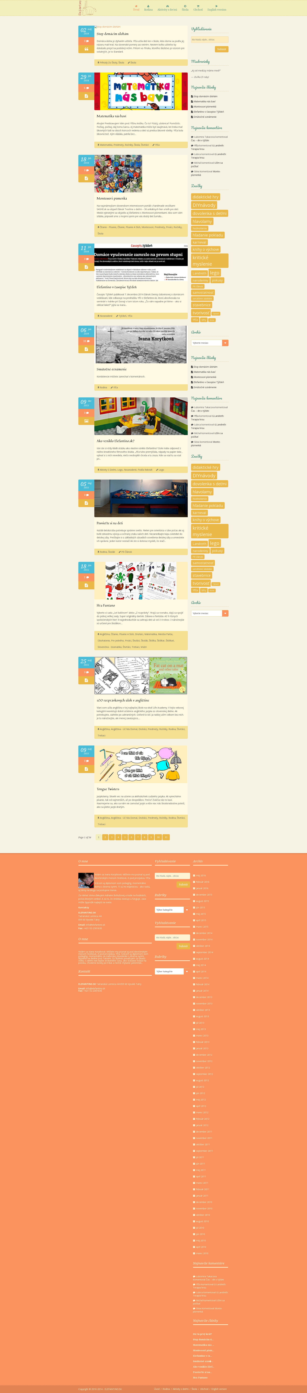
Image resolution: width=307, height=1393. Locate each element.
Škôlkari (170, 640)
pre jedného (117, 640)
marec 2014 (202, 977)
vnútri (144, 646)
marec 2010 (202, 1253)
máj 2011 (201, 1170)
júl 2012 (200, 1086)
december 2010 (204, 1202)
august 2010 (202, 1221)
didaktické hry (206, 197)
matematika (106, 144)
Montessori (148, 227)
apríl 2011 (201, 1176)
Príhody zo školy (108, 62)
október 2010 (203, 1214)
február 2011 (202, 1189)
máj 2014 (201, 965)
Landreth (199, 273)
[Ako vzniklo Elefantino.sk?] (141, 434)
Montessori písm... (203, 1350)
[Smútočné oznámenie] (141, 362)
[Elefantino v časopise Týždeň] (141, 280)
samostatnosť (203, 292)
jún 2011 (200, 1163)
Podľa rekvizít (145, 469)
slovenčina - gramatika (110, 646)
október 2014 (203, 945)
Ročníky (129, 144)
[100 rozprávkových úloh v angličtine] (140, 693)
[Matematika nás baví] (141, 109)
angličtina (105, 634)
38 (85, 341)
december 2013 (204, 997)
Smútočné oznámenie (112, 369)
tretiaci (135, 646)
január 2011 (202, 1195)
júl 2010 (200, 1227)
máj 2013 (201, 1029)
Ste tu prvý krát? (202, 1334)
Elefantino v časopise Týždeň (117, 287)
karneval (199, 242)
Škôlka (152, 640)
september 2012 (204, 1073)
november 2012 (204, 1061)
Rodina (148, 9)
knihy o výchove (206, 249)
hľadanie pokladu (208, 235)
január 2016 (202, 888)
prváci (169, 227)
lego (161, 469)
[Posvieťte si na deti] (141, 516)
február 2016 (202, 881)
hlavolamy (202, 221)
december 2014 (204, 933)
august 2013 (202, 1016)
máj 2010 (201, 1240)
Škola (185, 9)
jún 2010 (200, 1234)
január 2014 (202, 990)
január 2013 (202, 1048)
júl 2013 (200, 1022)
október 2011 (203, 1144)
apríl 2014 (201, 971)
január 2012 (202, 1125)
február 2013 (202, 1041)
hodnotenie (200, 228)
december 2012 (204, 1054)
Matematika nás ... (203, 1345)
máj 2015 (201, 913)
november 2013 (204, 1003)
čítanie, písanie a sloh (129, 227)
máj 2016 (201, 875)
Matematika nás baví (111, 116)
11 (166, 837)
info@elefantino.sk (95, 988)
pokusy (217, 280)
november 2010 (204, 1208)
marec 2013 (202, 1035)
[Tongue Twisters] (140, 782)
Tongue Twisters (108, 789)
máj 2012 (201, 1099)
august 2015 (202, 901)
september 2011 (204, 1150)
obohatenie (104, 640)
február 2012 (202, 1118)
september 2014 (204, 952)
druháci (139, 634)
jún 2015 (200, 907)
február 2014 (202, 984)
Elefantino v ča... (202, 1356)
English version (217, 9)
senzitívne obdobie (202, 298)
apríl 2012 (201, 1106)
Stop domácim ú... (203, 1339)
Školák (111, 551)
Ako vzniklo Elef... (203, 1366)
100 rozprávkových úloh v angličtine (123, 700)
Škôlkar (161, 640)
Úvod (136, 9)
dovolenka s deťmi (210, 213)
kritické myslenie (202, 260)
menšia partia (165, 634)
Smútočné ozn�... (203, 1361)
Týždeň (122, 315)
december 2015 (204, 894)
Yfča (157, 144)
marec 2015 (202, 926)
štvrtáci (145, 144)
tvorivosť (201, 313)
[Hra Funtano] (141, 598)
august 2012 (202, 1080)
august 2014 (202, 958)
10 (158, 837)
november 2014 (204, 939)
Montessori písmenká (112, 198)
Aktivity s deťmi (167, 9)
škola (133, 62)
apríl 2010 (201, 1246)
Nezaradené (106, 315)
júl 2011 (200, 1157)
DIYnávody (204, 205)
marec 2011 (202, 1182)
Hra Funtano (106, 605)
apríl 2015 (201, 920)
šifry (204, 319)
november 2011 (204, 1138)
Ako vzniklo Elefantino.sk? (115, 441)
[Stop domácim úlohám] (107, 26)
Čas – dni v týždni (200, 140)
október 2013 (203, 1009)
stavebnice (202, 304)
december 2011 (204, 1131)
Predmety (119, 144)
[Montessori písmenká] (118, 191)
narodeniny (200, 280)
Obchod (198, 9)
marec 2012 (202, 1112)
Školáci (136, 640)
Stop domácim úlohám (113, 34)
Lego (120, 469)
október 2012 (203, 1067)
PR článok (126, 551)
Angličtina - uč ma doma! (124, 729)
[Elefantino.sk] (87, 8)
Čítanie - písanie (108, 227)
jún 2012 (200, 1093)
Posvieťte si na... (202, 1372)
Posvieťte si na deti (110, 523)
